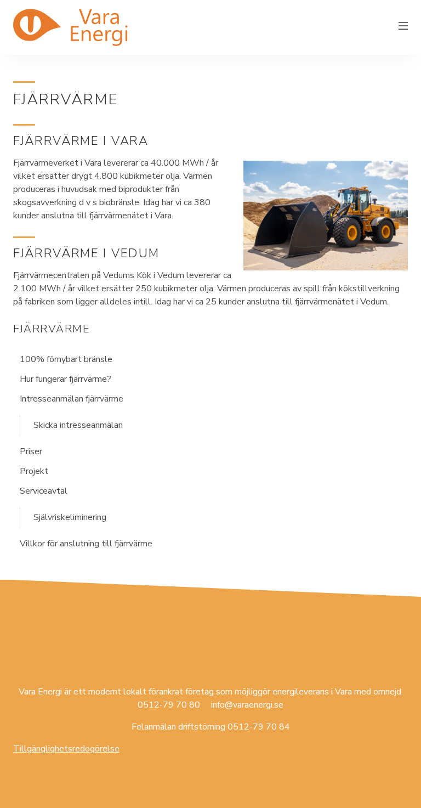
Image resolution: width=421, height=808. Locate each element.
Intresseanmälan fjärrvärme (71, 399)
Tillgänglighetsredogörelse (66, 749)
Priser (31, 451)
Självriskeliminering (69, 517)
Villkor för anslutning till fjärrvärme (86, 544)
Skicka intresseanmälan (78, 425)
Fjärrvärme (51, 328)
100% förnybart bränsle (66, 359)
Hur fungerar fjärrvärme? (65, 379)
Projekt (34, 471)
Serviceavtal (43, 491)
